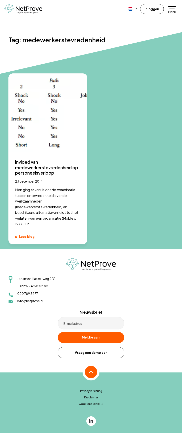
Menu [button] (172, 12)
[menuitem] (132, 9)
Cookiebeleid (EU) (91, 404)
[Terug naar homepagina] (23, 9)
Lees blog (27, 236)
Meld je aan (91, 337)
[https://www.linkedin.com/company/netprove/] (91, 420)
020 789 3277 (27, 293)
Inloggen (152, 9)
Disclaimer (91, 397)
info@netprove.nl (30, 301)
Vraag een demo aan (91, 352)
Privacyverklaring (91, 391)
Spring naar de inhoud (16, 15)
